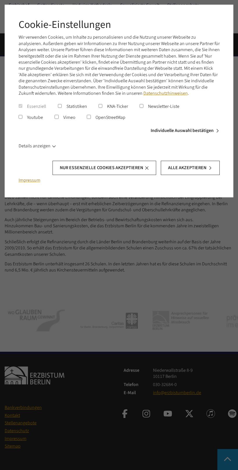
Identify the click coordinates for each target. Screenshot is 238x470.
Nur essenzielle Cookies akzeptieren (101, 168)
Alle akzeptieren (187, 168)
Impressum (29, 180)
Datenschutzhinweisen (165, 93)
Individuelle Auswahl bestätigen (182, 130)
